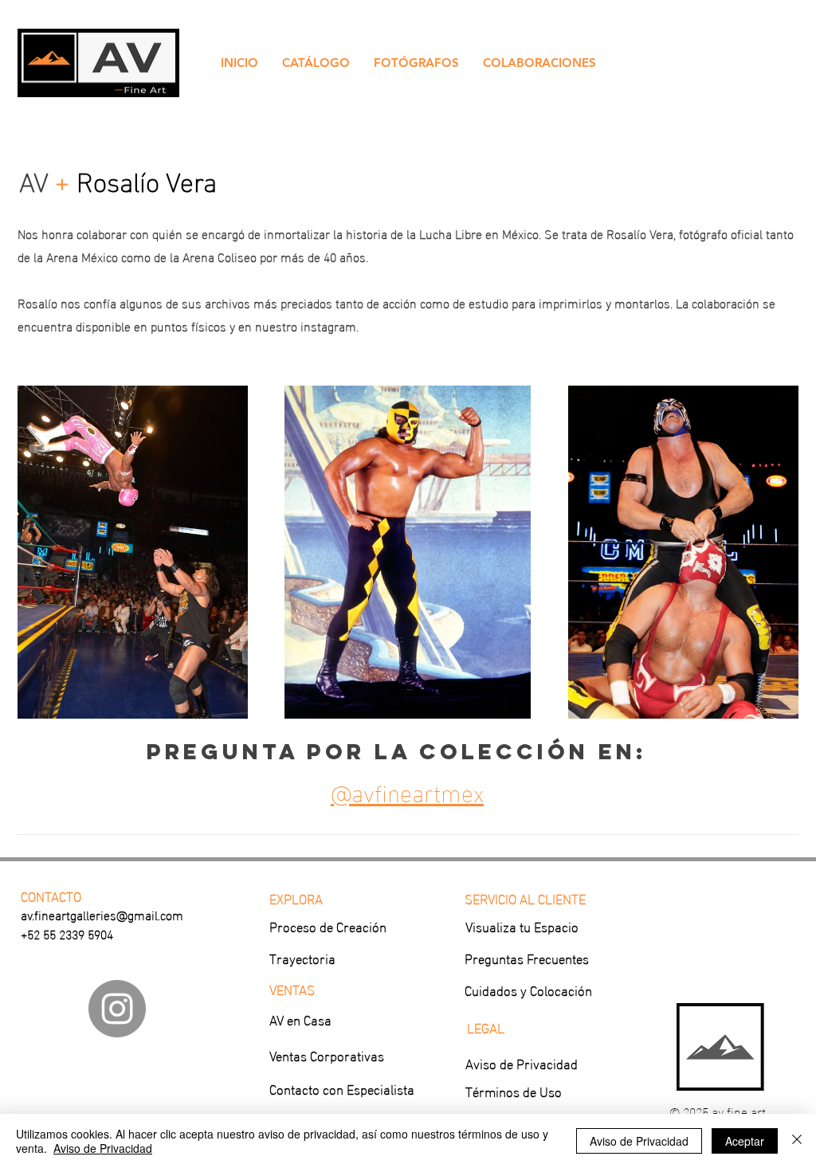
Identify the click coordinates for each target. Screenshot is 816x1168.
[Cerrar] (796, 1141)
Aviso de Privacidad (102, 1148)
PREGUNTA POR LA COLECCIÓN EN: (397, 751)
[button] (316, 63)
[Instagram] (117, 1008)
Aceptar (744, 1141)
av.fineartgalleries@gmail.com (102, 914)
